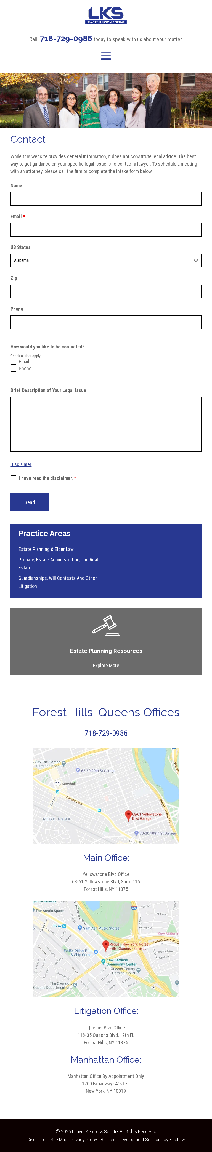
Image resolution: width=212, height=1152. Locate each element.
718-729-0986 (66, 38)
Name (16, 185)
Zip (13, 278)
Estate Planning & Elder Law (46, 549)
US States (20, 247)
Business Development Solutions (132, 1139)
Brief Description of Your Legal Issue (48, 390)
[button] (106, 56)
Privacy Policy (84, 1139)
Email (17, 216)
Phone (16, 309)
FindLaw (177, 1139)
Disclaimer (20, 464)
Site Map (59, 1139)
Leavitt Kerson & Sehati (94, 1131)
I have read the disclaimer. (47, 478)
